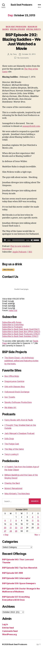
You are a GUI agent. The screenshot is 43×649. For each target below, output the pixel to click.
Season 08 (32, 27)
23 (22, 528)
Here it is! (13, 310)
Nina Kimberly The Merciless (17, 493)
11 (32, 520)
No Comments (23, 58)
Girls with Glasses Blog (14, 386)
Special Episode (17, 29)
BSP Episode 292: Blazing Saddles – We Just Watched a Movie (21, 41)
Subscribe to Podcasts (12, 327)
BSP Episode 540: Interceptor (16, 578)
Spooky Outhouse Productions (18, 402)
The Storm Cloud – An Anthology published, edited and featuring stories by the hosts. (21, 361)
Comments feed (10, 631)
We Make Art (10, 407)
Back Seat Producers (21, 5)
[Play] (5, 240)
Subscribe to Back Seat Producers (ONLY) (21, 334)
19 (38, 524)
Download (7, 249)
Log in (5, 624)
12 (38, 520)
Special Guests (33, 29)
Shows (5, 29)
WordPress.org (9, 634)
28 (11, 531)
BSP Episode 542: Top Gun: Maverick (19, 568)
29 (16, 531)
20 (5, 528)
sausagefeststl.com (31, 126)
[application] (21, 240)
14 (11, 524)
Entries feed (8, 628)
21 (11, 528)
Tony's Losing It (11, 454)
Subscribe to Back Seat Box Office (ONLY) (21, 331)
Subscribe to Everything (12, 324)
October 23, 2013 (29, 54)
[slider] (37, 240)
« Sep (5, 535)
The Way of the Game (14, 449)
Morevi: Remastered (13, 488)
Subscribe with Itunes (11, 322)
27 (5, 531)
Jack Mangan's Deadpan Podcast (19, 433)
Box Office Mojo (11, 376)
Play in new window (20, 246)
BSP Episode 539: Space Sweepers (19, 583)
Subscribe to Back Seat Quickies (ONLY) (20, 336)
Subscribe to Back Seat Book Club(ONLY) (21, 329)
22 (16, 528)
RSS (30, 252)
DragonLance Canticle (14, 381)
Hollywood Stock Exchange (16, 392)
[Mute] (32, 240)
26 (38, 528)
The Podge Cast (11, 444)
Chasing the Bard (12, 483)
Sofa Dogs (9, 438)
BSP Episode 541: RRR (12, 573)
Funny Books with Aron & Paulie (18, 420)
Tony (15, 54)
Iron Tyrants (9, 397)
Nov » (37, 535)
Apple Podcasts (19, 252)
